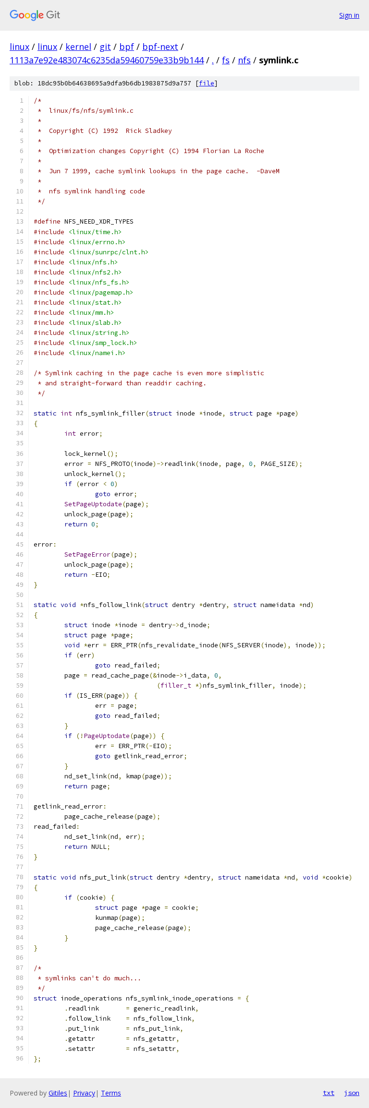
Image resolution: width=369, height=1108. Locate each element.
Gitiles (58, 1092)
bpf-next (160, 46)
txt (328, 1092)
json (351, 1092)
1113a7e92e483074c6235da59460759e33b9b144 (107, 60)
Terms (111, 1092)
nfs (244, 60)
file (206, 83)
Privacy (84, 1092)
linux (19, 46)
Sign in (349, 15)
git (105, 46)
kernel (78, 46)
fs (226, 60)
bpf (126, 46)
